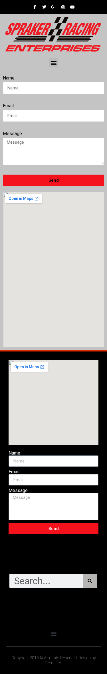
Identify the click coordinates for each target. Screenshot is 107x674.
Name (9, 78)
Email (8, 106)
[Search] (90, 581)
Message (12, 133)
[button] (53, 62)
